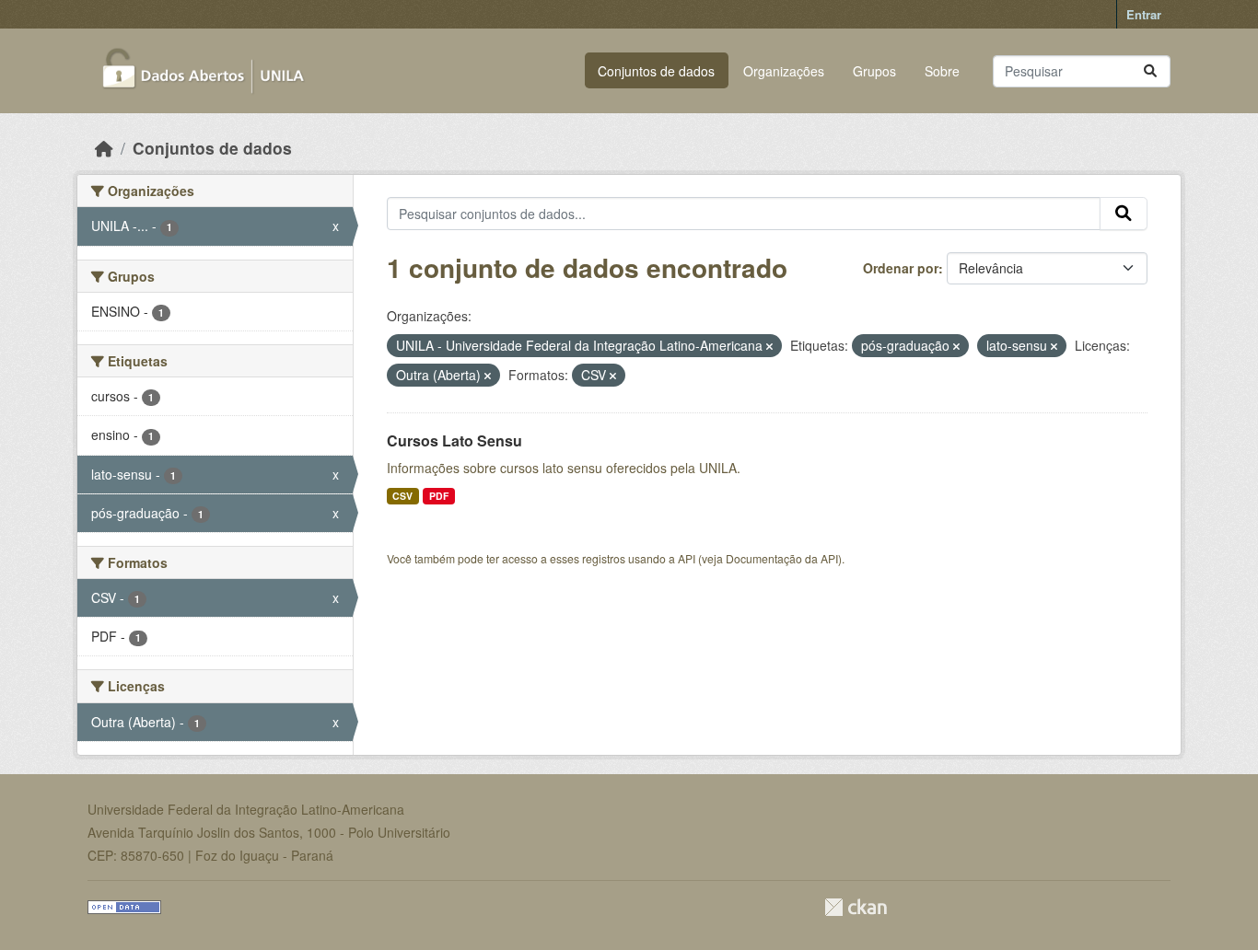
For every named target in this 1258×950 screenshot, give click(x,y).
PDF (438, 496)
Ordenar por (900, 268)
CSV (402, 496)
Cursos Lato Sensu (454, 440)
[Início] (104, 147)
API (686, 558)
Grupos (874, 71)
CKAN (855, 907)
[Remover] (769, 346)
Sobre (942, 71)
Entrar (1143, 14)
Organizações (783, 71)
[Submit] (1150, 71)
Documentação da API (782, 558)
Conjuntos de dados (656, 71)
